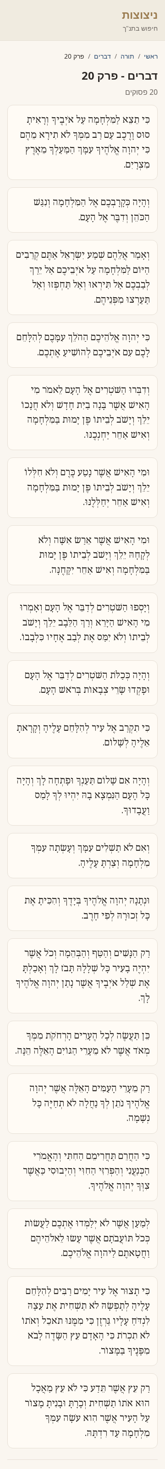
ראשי (151, 56)
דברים (102, 56)
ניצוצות (140, 14)
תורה (127, 56)
